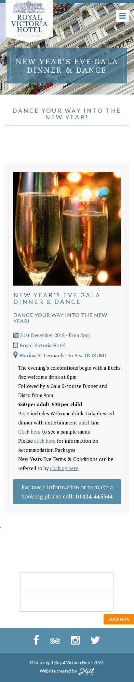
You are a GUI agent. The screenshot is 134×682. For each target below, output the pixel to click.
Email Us (67, 581)
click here (45, 440)
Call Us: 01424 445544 (67, 602)
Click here (29, 431)
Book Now (118, 619)
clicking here (64, 468)
